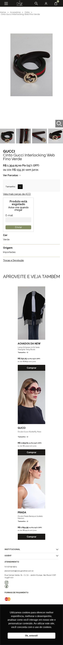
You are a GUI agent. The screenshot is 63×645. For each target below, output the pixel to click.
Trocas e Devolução (13, 260)
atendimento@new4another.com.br (19, 571)
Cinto (27, 12)
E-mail (9, 215)
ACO (17, 194)
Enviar (18, 227)
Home (3, 12)
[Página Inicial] (18, 3)
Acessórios (15, 12)
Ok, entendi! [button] (31, 635)
